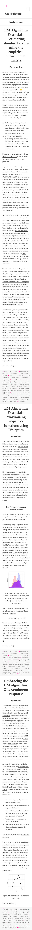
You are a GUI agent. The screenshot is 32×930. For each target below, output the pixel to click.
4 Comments (22, 674)
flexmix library (7, 870)
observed (19, 394)
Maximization (24, 384)
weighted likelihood (9, 401)
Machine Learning (9, 373)
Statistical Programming (19, 397)
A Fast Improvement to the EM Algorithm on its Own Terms (15, 317)
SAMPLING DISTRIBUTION (16, 225)
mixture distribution (9, 388)
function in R (11, 487)
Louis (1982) (14, 384)
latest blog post (19, 72)
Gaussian (17, 381)
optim (27, 394)
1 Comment (22, 401)
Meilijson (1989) (8, 386)
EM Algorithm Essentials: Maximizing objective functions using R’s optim (16, 138)
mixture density (23, 386)
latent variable (12, 744)
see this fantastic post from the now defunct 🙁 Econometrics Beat (15, 89)
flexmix (26, 914)
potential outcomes (13, 759)
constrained (6, 657)
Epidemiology (24, 371)
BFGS (11, 375)
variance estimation (21, 399)
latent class (18, 383)
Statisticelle (13, 14)
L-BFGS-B (5, 661)
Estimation (25, 377)
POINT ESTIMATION (9, 156)
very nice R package (17, 467)
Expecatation (6, 659)
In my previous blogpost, (10, 441)
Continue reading (8, 366)
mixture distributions (12, 777)
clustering (20, 375)
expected (18, 379)
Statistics (6, 399)
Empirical (15, 377)
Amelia (25, 738)
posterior (16, 396)
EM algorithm (13, 236)
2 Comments (22, 927)
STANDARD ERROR (9, 177)
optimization (6, 396)
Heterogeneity (7, 383)
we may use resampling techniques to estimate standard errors (15, 233)
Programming (25, 373)
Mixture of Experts (9, 390)
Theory (4, 375)
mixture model (24, 388)
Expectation (6, 379)
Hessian (26, 381)
